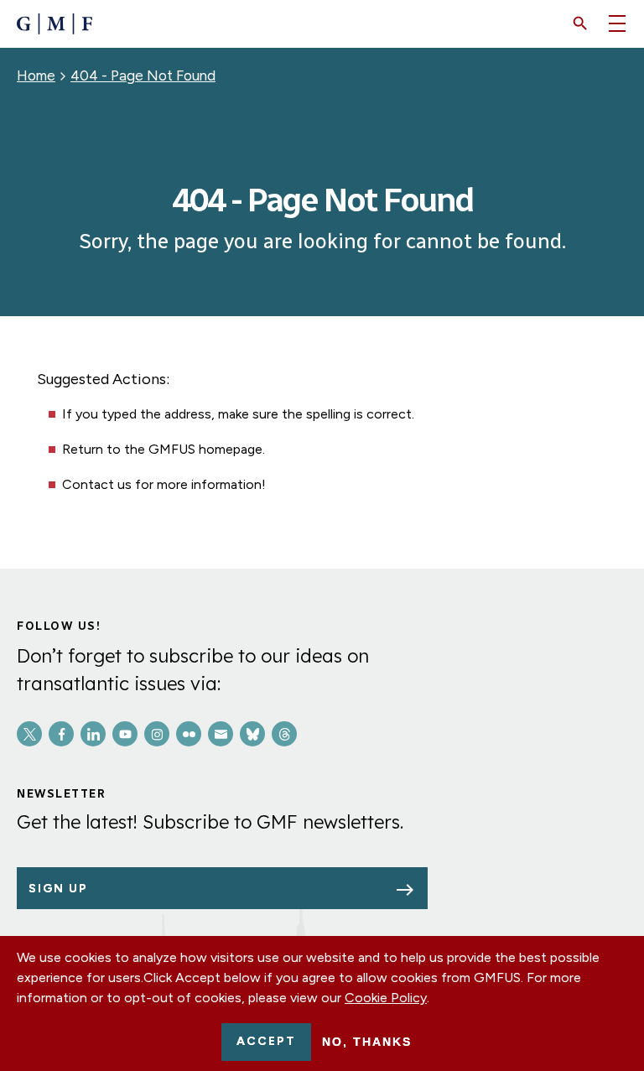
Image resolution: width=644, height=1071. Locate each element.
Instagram (156, 733)
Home (36, 75)
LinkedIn (93, 733)
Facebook (61, 733)
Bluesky (252, 733)
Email (220, 733)
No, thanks (367, 1041)
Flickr (188, 733)
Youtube (125, 733)
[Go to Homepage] (54, 23)
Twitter (29, 733)
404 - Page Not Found (143, 75)
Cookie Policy (386, 998)
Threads (284, 733)
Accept (266, 1041)
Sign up (58, 888)
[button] (580, 23)
